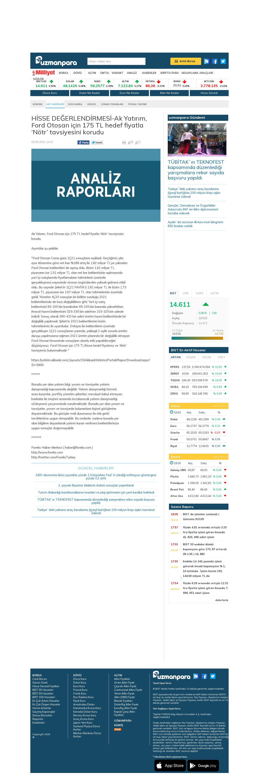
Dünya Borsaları (42, 715)
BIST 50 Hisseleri (42, 693)
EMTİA (104, 72)
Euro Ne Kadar (129, 93)
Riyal (173, 446)
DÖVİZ (77, 72)
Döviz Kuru (50, 93)
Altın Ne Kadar (169, 93)
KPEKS (174, 366)
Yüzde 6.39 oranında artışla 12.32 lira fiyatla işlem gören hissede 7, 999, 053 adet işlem (205, 588)
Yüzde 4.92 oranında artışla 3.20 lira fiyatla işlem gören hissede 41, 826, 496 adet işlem (205, 532)
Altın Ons (176, 496)
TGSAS (175, 380)
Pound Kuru (80, 689)
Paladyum (177, 483)
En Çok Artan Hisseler (45, 700)
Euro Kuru (79, 686)
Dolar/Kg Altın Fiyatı (126, 704)
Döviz (175, 406)
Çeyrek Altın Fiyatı (125, 686)
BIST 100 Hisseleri (43, 697)
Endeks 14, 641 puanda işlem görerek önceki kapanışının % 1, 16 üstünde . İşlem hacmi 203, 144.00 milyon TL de (204, 568)
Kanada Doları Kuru (85, 711)
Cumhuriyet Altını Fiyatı (128, 689)
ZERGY (174, 373)
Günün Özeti (40, 682)
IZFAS (174, 393)
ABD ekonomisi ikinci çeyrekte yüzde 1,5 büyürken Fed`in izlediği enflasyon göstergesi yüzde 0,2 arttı (96, 476)
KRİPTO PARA (169, 72)
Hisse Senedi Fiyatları (45, 686)
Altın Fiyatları (122, 678)
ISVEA (174, 387)
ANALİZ (132, 72)
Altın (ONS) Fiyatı (124, 697)
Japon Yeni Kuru (82, 722)
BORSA (63, 72)
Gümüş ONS (178, 470)
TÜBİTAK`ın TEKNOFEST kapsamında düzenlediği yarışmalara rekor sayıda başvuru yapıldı (96, 501)
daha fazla (219, 405)
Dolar (174, 419)
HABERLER (149, 72)
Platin (174, 476)
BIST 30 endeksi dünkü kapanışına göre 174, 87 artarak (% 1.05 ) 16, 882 (205, 549)
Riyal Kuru (79, 700)
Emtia (175, 457)
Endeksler (38, 722)
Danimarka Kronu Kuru (87, 708)
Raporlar (37, 719)
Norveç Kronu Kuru (84, 715)
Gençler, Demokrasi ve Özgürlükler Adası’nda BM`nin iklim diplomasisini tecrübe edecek (193, 209)
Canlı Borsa (39, 678)
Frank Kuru (79, 693)
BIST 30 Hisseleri (42, 689)
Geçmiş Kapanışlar (43, 711)
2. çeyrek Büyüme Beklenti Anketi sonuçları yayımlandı (96, 485)
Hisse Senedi (209, 93)
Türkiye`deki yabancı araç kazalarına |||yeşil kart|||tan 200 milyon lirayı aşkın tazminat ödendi (96, 511)
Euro (173, 426)
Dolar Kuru (79, 682)
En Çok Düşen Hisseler (46, 704)
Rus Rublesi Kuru (83, 697)
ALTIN (92, 72)
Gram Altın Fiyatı (124, 682)
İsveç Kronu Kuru (83, 719)
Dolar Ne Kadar (89, 93)
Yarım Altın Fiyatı (124, 693)
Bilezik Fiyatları (123, 700)
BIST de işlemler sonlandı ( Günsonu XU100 (201, 517)
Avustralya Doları (84, 704)
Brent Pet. (177, 489)
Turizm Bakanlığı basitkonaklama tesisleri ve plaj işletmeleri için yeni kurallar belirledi (96, 492)
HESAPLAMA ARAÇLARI (197, 72)
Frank (174, 439)
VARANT (117, 72)
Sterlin (175, 432)
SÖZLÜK (38, 79)
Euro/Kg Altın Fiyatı (125, 708)
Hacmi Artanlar (41, 708)
